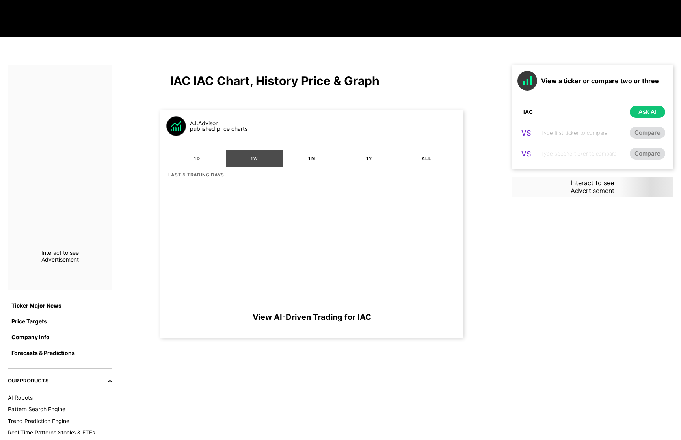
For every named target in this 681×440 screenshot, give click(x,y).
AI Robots (20, 397)
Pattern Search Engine (36, 409)
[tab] (197, 158)
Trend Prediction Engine (38, 421)
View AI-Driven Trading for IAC (312, 317)
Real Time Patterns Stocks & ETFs (51, 432)
